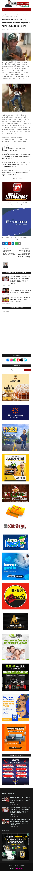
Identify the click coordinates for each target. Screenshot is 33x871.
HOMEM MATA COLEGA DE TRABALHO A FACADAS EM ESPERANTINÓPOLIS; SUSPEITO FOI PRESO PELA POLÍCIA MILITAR (20, 800)
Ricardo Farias (6, 29)
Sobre (16, 865)
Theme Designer (19, 868)
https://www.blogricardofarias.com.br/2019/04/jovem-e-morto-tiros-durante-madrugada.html (16, 156)
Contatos (22, 865)
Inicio (10, 865)
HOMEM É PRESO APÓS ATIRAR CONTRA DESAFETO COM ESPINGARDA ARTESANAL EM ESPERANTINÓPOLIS (20, 290)
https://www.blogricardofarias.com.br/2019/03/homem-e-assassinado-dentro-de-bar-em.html (16, 148)
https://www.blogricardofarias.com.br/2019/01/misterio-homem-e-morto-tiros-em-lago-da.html (16, 164)
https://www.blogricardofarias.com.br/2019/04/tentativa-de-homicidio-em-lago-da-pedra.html (16, 172)
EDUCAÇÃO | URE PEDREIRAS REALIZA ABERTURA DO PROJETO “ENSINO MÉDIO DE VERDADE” (20, 299)
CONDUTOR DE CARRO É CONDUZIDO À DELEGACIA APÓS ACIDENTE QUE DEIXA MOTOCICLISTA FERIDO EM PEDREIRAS (20, 822)
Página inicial (5, 15)
